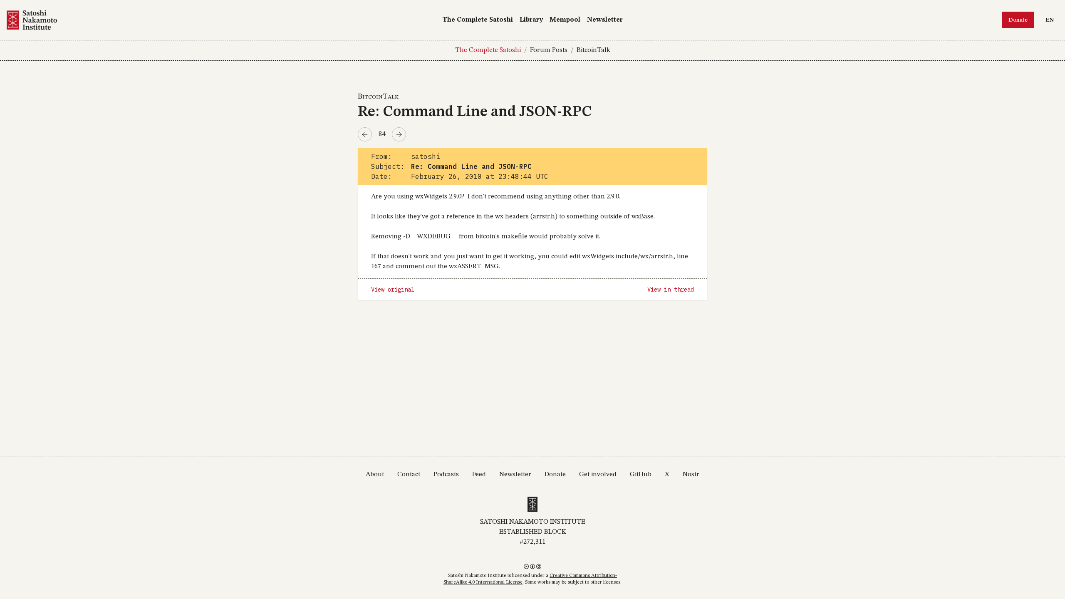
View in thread (670, 289)
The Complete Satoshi (477, 20)
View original (392, 289)
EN (1051, 20)
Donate (1018, 20)
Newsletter (605, 20)
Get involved (598, 474)
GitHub (640, 474)
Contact (408, 474)
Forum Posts (548, 50)
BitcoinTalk (593, 50)
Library (531, 20)
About (375, 474)
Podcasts (446, 474)
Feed (479, 474)
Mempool (565, 20)
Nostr (691, 474)
